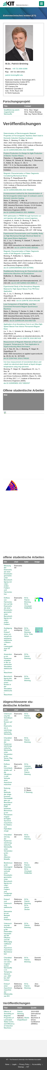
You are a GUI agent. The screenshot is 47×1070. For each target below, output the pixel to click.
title (5, 562)
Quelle (33, 1008)
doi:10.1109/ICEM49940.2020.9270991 (19, 268)
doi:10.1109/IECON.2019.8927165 (23, 321)
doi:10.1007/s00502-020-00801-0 (24, 283)
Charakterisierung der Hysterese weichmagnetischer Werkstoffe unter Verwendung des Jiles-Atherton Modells (8, 847)
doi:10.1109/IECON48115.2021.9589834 (19, 212)
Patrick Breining (20, 1013)
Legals (14, 1064)
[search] (36, 3)
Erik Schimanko (18, 739)
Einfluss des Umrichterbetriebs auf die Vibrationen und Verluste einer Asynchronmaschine (8, 774)
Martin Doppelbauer (23, 1019)
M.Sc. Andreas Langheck (28, 766)
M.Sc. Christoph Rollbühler (28, 606)
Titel (5, 1008)
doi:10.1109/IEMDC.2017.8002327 (17, 383)
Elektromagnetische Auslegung (18, 865)
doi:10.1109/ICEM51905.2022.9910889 (19, 150)
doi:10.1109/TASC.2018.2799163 (16, 358)
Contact (27, 106)
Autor (19, 1008)
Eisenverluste (18, 567)
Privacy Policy (24, 1064)
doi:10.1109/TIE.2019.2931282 (28, 301)
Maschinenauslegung (18, 629)
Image (37, 562)
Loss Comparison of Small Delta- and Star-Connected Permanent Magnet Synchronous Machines (21, 306)
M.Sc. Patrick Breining (27, 600)
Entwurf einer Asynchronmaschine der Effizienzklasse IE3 (8, 990)
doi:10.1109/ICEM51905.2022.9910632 (19, 190)
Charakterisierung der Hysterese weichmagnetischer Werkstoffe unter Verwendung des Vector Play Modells (8, 749)
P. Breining (28, 792)
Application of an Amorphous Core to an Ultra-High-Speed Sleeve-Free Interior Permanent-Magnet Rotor (23, 326)
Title (5, 106)
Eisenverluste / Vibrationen (18, 767)
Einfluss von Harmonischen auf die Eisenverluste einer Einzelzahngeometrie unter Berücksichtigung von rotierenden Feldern (8, 611)
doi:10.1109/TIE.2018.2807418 (29, 338)
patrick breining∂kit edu (14, 75)
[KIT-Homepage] (8, 3)
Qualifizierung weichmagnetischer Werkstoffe (12, 112)
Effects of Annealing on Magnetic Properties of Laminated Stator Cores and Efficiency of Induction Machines (9, 1020)
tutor (26, 562)
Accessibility (36, 1064)
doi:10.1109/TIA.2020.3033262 (26, 248)
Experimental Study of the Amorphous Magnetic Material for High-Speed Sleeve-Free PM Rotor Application (22, 288)
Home (7, 1064)
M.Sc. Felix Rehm (28, 635)
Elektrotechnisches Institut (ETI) (22, 5)
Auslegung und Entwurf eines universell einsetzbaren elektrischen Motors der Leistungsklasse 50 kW (8, 639)
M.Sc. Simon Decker (27, 907)
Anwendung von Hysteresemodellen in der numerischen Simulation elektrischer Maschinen (8, 663)
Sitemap (21, 1067)
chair (16, 562)
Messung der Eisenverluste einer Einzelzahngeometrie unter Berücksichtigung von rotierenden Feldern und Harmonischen (8, 580)
